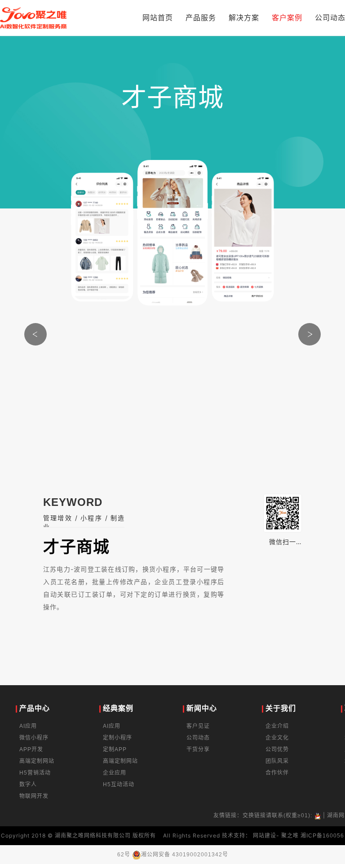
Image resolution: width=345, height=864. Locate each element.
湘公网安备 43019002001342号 (184, 854)
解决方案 (244, 18)
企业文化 (277, 738)
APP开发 (31, 749)
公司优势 (277, 749)
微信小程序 (34, 738)
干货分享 (198, 749)
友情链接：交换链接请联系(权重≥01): (263, 815)
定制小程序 (117, 738)
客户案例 (287, 18)
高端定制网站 (36, 761)
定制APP (115, 749)
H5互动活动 (118, 784)
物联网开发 (34, 796)
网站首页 (157, 18)
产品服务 (201, 18)
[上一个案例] (35, 334)
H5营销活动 (35, 773)
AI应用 (28, 726)
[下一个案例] (309, 334)
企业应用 (114, 773)
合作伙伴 (277, 773)
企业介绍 (277, 726)
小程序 (91, 518)
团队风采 (277, 761)
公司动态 (198, 738)
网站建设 (264, 836)
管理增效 (57, 518)
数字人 (28, 784)
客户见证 (198, 726)
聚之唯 (290, 836)
